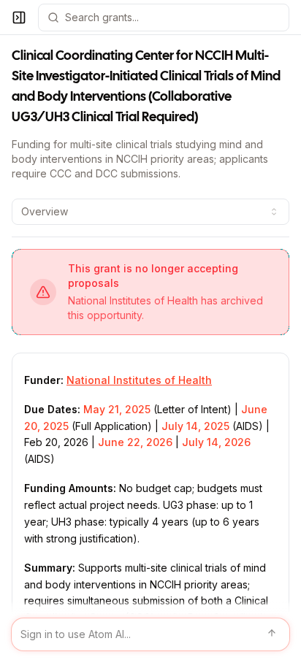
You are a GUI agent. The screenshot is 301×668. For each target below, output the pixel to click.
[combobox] (150, 212)
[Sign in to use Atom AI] (150, 634)
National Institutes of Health (139, 380)
